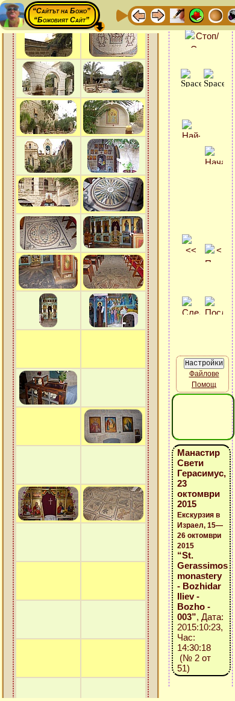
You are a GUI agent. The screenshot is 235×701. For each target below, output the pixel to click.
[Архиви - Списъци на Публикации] (177, 15)
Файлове (204, 374)
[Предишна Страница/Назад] (138, 15)
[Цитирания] (196, 15)
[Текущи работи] (215, 15)
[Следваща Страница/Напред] (158, 15)
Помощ (204, 384)
